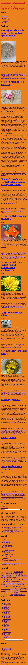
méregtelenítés (9, 258)
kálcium (9, 583)
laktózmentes (22, 583)
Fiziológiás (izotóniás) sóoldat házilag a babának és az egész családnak (13, 182)
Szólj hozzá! (22, 78)
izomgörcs (15, 581)
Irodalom (5, 21)
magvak (13, 433)
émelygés (3, 596)
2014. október (6, 603)
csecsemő (16, 76)
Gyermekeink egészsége (11, 345)
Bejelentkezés (6, 647)
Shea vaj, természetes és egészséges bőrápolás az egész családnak (12, 33)
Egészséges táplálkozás (8, 546)
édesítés (22, 595)
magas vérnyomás (12, 584)
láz (7, 584)
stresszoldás (3, 591)
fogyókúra (10, 576)
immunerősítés (11, 497)
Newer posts (4, 508)
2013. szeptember (7, 619)
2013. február (6, 628)
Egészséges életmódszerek (13, 3)
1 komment (15, 258)
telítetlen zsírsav (23, 591)
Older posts (4, 506)
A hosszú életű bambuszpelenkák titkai (12, 528)
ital (4, 347)
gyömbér (11, 461)
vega (12, 592)
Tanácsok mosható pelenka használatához (12, 527)
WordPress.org (6, 650)
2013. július (6, 621)
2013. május (6, 624)
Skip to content (4, 16)
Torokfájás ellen (8, 437)
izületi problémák (4, 257)
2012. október (6, 633)
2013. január (6, 629)
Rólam (4, 22)
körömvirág (16, 257)
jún (2, 88)
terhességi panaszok (14, 78)
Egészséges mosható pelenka (10, 530)
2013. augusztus (7, 620)
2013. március (6, 626)
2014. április (6, 609)
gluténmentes (14, 577)
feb (2, 441)
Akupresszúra (6, 541)
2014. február (6, 612)
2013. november (7, 616)
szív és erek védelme (16, 498)
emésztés (13, 256)
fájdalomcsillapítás (11, 432)
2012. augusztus (7, 636)
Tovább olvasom (5, 67)
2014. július (6, 606)
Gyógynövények (9, 253)
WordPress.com (4, 663)
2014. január (6, 613)
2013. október (6, 617)
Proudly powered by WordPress (8, 662)
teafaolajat (17, 142)
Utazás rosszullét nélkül (8, 532)
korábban (3, 294)
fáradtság (3, 577)
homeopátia (24, 579)
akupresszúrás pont (5, 572)
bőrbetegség (10, 76)
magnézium (21, 584)
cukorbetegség (8, 495)
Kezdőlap (5, 18)
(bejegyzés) (7, 648)
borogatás (20, 460)
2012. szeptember (7, 634)
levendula (9, 142)
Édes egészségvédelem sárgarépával (11, 467)
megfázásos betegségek (18, 211)
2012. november (7, 632)
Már (2, 222)
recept (24, 174)
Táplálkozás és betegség (8, 556)
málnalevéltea (9, 347)
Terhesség (15, 74)
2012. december (7, 630)
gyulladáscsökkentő (5, 78)
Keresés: (2, 509)
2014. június (6, 607)
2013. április (6, 625)
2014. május (6, 608)
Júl (1, 39)
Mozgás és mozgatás (8, 554)
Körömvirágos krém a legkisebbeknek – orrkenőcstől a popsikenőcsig (11, 266)
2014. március (6, 611)
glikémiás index (4, 497)
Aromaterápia (4, 430)
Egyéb (4, 547)
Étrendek (5, 549)
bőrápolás (8, 306)
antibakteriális (21, 254)
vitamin (23, 498)
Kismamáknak (9, 74)
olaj (23, 394)
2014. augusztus (7, 604)
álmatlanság (8, 594)
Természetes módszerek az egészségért (12, 75)
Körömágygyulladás (10, 399)
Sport (4, 555)
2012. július (6, 637)
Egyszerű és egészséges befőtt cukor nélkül (13, 531)
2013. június (6, 622)
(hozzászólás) (7, 649)
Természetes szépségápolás (19, 75)
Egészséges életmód (7, 543)
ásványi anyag (21, 494)
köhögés (11, 257)
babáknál (8, 245)
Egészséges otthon (7, 545)
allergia (5, 76)
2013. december (7, 615)
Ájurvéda (21, 428)
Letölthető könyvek (7, 19)
